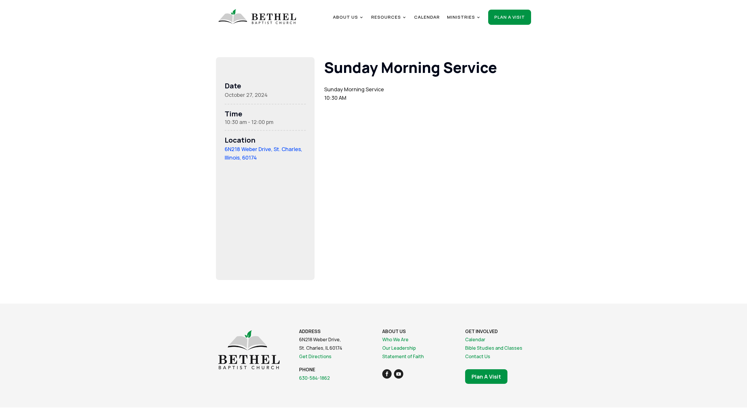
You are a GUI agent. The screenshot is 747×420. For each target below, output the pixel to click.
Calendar (427, 17)
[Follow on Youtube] (398, 374)
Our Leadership (399, 348)
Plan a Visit (509, 17)
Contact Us (477, 356)
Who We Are (395, 339)
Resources (386, 17)
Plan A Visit (486, 376)
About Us (345, 17)
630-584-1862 (314, 378)
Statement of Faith (403, 356)
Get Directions (315, 356)
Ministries (461, 17)
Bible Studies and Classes (493, 348)
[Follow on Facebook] (387, 374)
